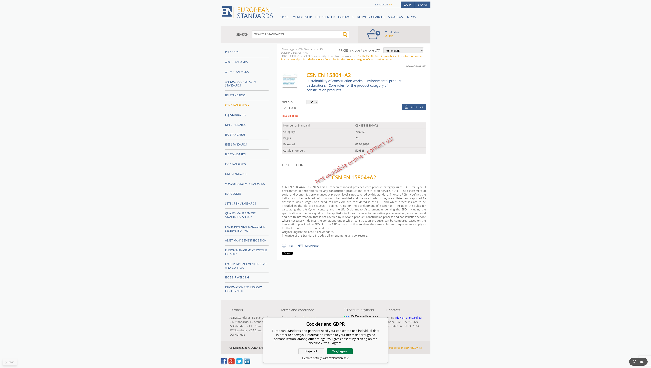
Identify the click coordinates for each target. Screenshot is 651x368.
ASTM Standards (237, 72)
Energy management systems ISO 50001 (246, 252)
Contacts (345, 17)
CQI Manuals (237, 334)
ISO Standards (235, 164)
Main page (288, 49)
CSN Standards (306, 49)
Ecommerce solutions (392, 347)
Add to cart (417, 107)
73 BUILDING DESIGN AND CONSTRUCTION (302, 52)
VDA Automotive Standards (245, 184)
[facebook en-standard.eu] (224, 363)
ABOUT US (396, 17)
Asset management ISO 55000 (245, 240)
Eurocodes (233, 194)
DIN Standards (235, 125)
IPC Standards (235, 154)
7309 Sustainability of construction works (328, 56)
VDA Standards (258, 330)
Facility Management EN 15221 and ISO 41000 (246, 265)
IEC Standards (235, 135)
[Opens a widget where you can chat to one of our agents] (638, 362)
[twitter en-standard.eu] (239, 363)
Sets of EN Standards (240, 203)
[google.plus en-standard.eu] (231, 363)
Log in (408, 4)
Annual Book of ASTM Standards (240, 83)
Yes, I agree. (340, 351)
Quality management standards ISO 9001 (240, 215)
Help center (325, 17)
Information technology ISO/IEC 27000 (243, 289)
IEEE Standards (236, 144)
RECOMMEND (311, 245)
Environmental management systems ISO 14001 (246, 229)
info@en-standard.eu (408, 317)
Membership (302, 17)
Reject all (311, 351)
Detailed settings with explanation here (325, 358)
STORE (284, 17)
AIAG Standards (236, 62)
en (390, 4)
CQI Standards (235, 115)
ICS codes (232, 52)
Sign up (422, 4)
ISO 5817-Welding (237, 277)
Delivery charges (370, 17)
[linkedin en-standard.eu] (247, 363)
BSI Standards (235, 95)
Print (290, 245)
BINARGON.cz (413, 347)
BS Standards (260, 317)
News (411, 17)
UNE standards (236, 174)
